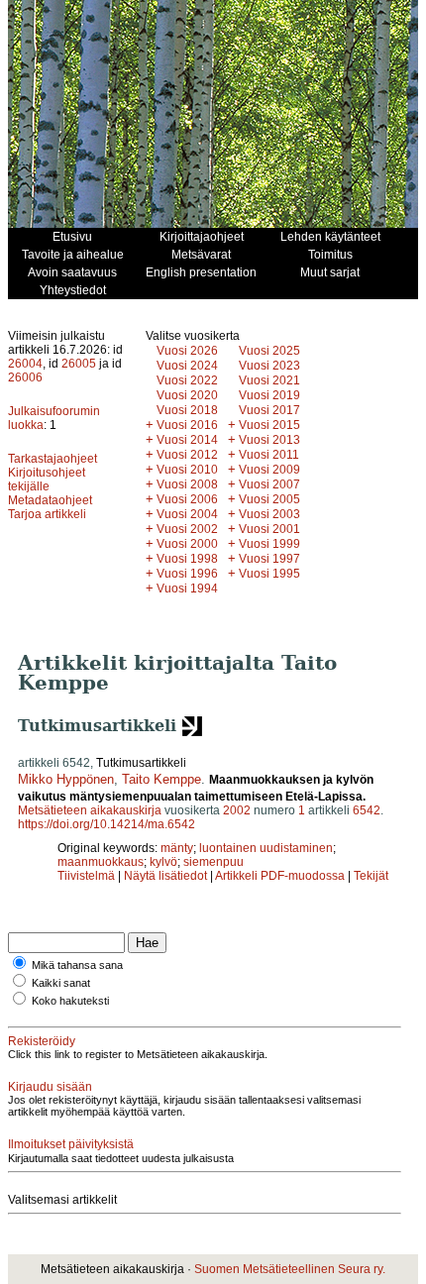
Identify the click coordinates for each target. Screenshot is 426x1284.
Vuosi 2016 (187, 425)
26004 (25, 364)
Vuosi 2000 (187, 544)
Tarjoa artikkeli (47, 514)
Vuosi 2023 (269, 366)
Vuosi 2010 (187, 470)
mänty (176, 848)
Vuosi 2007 (269, 484)
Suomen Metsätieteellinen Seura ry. (289, 1269)
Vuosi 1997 (269, 559)
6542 (366, 810)
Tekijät (371, 876)
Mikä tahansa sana (77, 965)
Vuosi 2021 (269, 380)
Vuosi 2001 (269, 529)
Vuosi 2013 (269, 440)
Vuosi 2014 (187, 440)
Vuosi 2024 (187, 366)
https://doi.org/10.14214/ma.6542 (106, 824)
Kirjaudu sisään (50, 1087)
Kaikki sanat (61, 983)
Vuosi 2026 (187, 351)
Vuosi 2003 (269, 514)
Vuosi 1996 (187, 574)
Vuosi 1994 (187, 588)
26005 (78, 364)
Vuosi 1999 (269, 544)
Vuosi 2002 (187, 529)
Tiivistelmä (86, 876)
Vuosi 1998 (187, 559)
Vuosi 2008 (187, 484)
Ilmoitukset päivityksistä (71, 1144)
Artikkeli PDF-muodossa (280, 876)
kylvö (163, 862)
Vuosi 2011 (269, 455)
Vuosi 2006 (187, 499)
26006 (25, 377)
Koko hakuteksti (70, 1001)
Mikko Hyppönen (66, 779)
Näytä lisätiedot (167, 876)
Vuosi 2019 (269, 395)
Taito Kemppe (161, 779)
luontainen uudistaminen (266, 848)
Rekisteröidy (41, 1041)
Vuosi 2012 (187, 455)
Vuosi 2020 (187, 395)
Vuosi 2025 (269, 351)
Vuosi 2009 (269, 470)
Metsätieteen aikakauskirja (89, 810)
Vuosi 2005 (269, 499)
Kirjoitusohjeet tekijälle (46, 479)
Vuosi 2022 (187, 380)
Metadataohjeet (50, 500)
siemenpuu (213, 862)
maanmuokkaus (100, 862)
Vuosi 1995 (269, 574)
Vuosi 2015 (269, 425)
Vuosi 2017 (269, 410)
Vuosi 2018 (187, 410)
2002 (237, 810)
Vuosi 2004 (187, 514)
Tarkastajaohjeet (52, 459)
